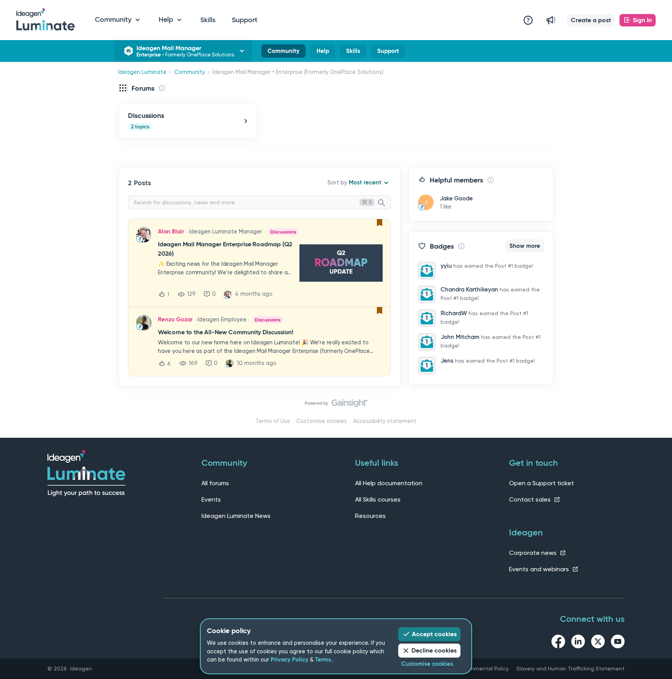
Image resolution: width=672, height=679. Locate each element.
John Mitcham (460, 336)
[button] (591, 20)
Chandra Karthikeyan (469, 289)
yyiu (446, 265)
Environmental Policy (482, 668)
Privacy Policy (289, 659)
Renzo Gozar (175, 319)
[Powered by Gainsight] (336, 405)
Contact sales (530, 499)
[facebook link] (558, 643)
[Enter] (384, 203)
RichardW (454, 313)
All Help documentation (388, 483)
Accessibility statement (384, 421)
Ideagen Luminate (142, 72)
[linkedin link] (578, 643)
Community (283, 52)
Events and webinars (539, 569)
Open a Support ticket (541, 483)
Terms (323, 659)
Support (244, 20)
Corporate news (533, 552)
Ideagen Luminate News (236, 515)
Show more (524, 245)
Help (322, 52)
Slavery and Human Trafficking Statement (570, 668)
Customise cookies (321, 421)
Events (211, 499)
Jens (447, 360)
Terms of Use (273, 421)
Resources (370, 515)
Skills (207, 20)
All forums (215, 483)
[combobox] (259, 202)
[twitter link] (598, 643)
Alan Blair (171, 231)
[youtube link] (618, 643)
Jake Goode (456, 198)
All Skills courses (378, 499)
